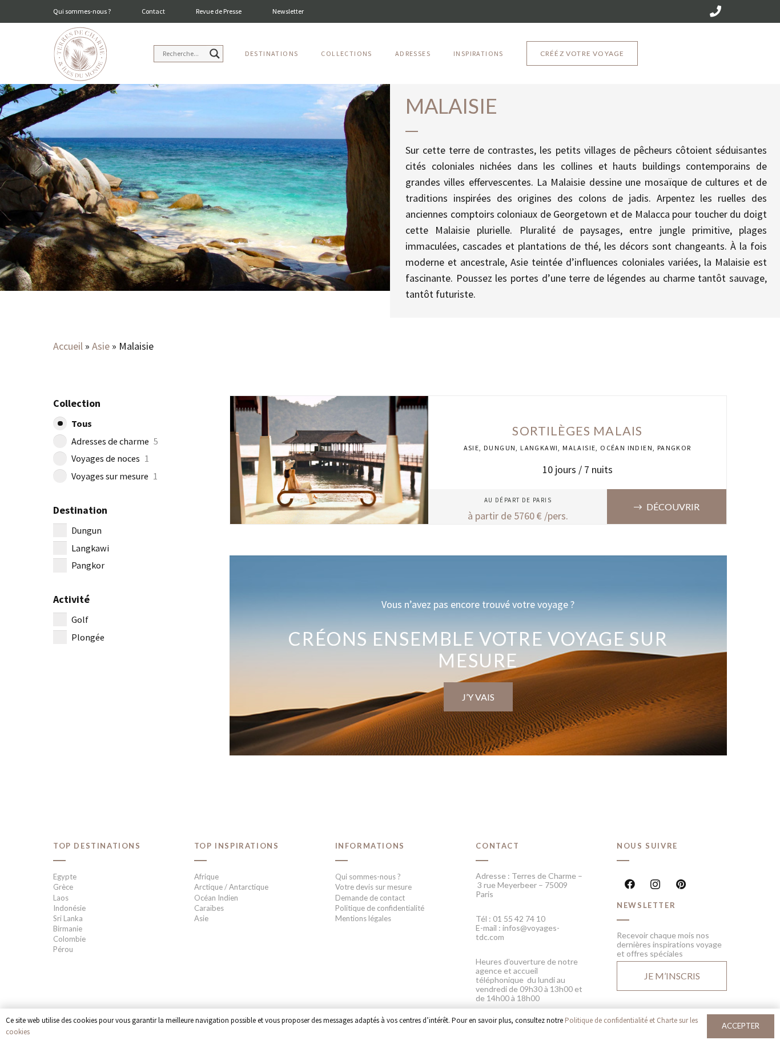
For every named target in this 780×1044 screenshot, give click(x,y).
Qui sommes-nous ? (82, 11)
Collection (76, 403)
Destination (80, 510)
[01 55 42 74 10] (715, 11)
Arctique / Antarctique (231, 886)
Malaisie (579, 447)
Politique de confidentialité (379, 908)
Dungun (500, 447)
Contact (153, 11)
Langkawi (539, 447)
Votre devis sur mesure (373, 886)
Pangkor (674, 447)
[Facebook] (629, 884)
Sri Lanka (68, 918)
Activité (71, 599)
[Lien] (80, 54)
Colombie (69, 938)
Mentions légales (363, 918)
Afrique (206, 876)
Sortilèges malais (577, 430)
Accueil (68, 346)
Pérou (63, 949)
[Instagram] (655, 884)
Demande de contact (370, 897)
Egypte (65, 876)
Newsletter (288, 11)
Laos (61, 897)
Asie (101, 346)
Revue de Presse (219, 11)
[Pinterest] (681, 884)
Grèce (63, 886)
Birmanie (67, 928)
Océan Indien (626, 447)
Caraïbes (209, 908)
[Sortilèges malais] (329, 403)
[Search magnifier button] (215, 54)
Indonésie (69, 908)
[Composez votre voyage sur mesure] (478, 655)
